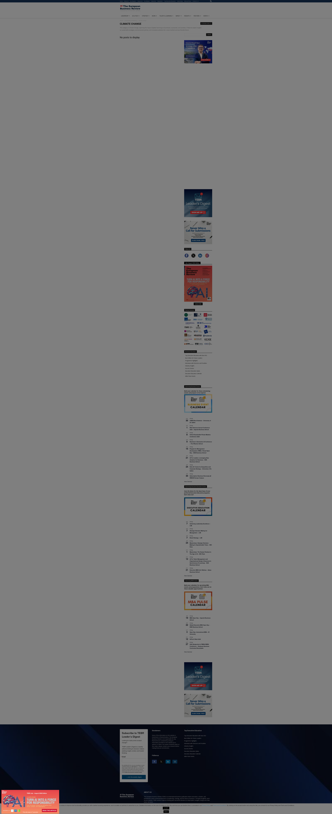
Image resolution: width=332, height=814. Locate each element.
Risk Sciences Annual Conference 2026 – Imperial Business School (200, 428)
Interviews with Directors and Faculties (196, 363)
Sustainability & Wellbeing (130, 20)
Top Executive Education (170, 1)
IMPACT (178, 16)
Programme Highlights (191, 360)
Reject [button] (166, 811)
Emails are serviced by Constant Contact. (133, 772)
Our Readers (133, 1)
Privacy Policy (206, 805)
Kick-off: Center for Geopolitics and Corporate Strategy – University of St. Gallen (201, 469)
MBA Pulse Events (190, 376)
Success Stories (189, 368)
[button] (211, 1)
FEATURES (197, 16)
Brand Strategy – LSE (196, 538)
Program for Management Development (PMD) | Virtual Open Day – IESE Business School (200, 451)
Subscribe (153, 1)
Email (124, 756)
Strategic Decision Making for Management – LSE (198, 532)
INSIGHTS (187, 16)
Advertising (180, 1)
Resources (140, 1)
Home (121, 1)
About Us (126, 1)
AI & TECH (135, 16)
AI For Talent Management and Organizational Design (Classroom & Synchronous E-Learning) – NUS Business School (200, 562)
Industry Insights (189, 366)
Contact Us (195, 1)
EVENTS (205, 16)
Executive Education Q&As (192, 371)
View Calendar (188, 481)
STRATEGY (145, 16)
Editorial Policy (187, 1)
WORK (154, 16)
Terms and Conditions (219, 805)
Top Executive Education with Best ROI (196, 355)
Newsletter (160, 1)
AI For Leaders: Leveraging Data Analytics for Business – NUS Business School (199, 460)
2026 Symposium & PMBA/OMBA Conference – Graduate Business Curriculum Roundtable (199, 646)
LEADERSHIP (124, 16)
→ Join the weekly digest (134, 777)
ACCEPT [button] (166, 808)
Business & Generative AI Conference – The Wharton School (201, 443)
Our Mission (147, 1)
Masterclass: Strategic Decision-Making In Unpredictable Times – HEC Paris (201, 545)
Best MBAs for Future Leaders (193, 358)
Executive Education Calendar (193, 373)
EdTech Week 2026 (195, 639)
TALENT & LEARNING (165, 16)
